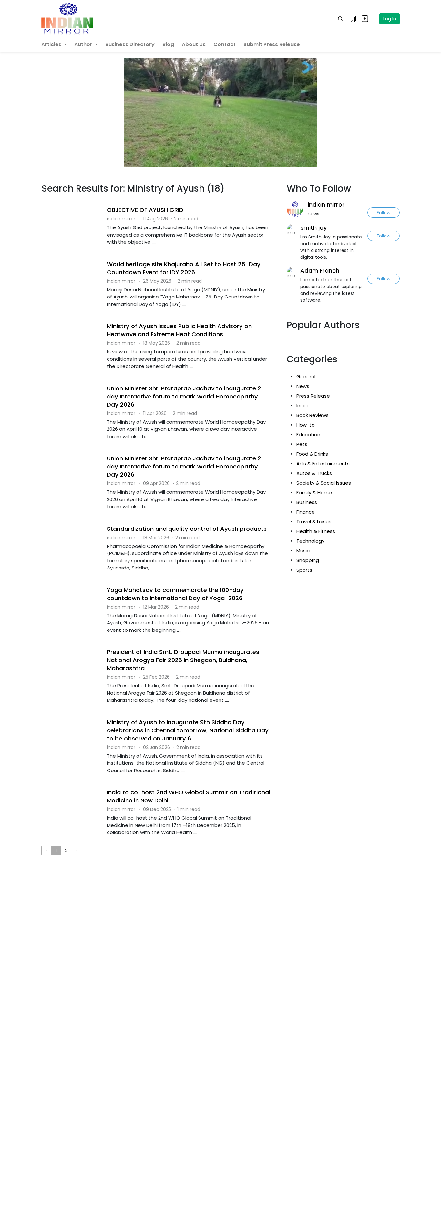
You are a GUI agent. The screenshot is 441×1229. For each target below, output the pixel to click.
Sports (304, 570)
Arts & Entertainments (323, 463)
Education (308, 434)
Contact (224, 44)
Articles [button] (52, 44)
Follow (383, 212)
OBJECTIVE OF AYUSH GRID (145, 210)
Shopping (307, 560)
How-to (305, 424)
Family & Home (314, 492)
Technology (310, 541)
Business (306, 502)
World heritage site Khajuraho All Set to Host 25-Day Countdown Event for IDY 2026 (184, 268)
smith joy (313, 228)
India (302, 405)
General (305, 376)
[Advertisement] (159, 886)
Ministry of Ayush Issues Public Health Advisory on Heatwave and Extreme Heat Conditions (179, 330)
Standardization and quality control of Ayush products (187, 529)
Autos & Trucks (314, 473)
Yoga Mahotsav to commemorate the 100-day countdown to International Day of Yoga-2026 (175, 594)
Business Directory (130, 44)
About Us (194, 44)
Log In (389, 18)
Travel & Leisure (314, 521)
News (302, 386)
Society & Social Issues (323, 482)
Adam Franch (319, 271)
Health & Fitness (315, 531)
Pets (301, 444)
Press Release (313, 395)
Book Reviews (312, 415)
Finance (305, 512)
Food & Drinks (312, 453)
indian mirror (326, 204)
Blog (168, 44)
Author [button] (84, 44)
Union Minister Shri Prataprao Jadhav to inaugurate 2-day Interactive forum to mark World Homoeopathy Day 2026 (186, 396)
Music (303, 550)
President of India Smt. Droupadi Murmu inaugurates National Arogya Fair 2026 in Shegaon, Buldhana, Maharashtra (183, 660)
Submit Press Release (271, 44)
